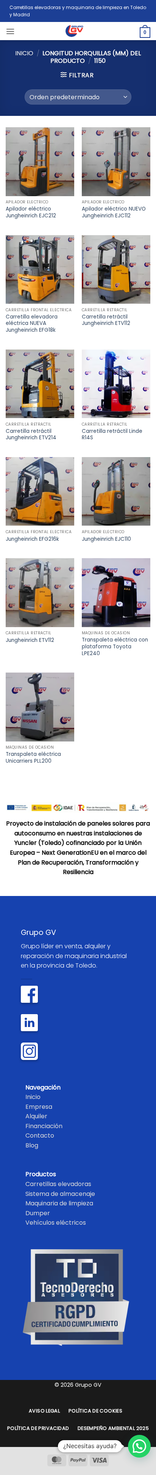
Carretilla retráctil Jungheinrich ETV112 (106, 320)
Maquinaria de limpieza (59, 1203)
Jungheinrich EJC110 (106, 539)
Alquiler (36, 1116)
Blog (31, 1145)
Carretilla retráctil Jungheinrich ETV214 (31, 434)
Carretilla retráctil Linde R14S (112, 434)
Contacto (39, 1135)
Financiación (43, 1126)
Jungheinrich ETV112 (30, 640)
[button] (10, 31)
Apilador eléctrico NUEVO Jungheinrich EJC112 (114, 212)
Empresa (38, 1106)
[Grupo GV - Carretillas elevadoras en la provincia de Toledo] (78, 31)
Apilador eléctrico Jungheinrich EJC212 (31, 212)
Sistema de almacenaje (60, 1193)
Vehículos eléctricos (55, 1222)
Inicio (24, 53)
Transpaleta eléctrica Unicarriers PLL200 (33, 757)
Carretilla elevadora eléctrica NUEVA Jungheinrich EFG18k (32, 324)
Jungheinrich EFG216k (32, 539)
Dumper (37, 1213)
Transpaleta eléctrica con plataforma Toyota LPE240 (115, 647)
